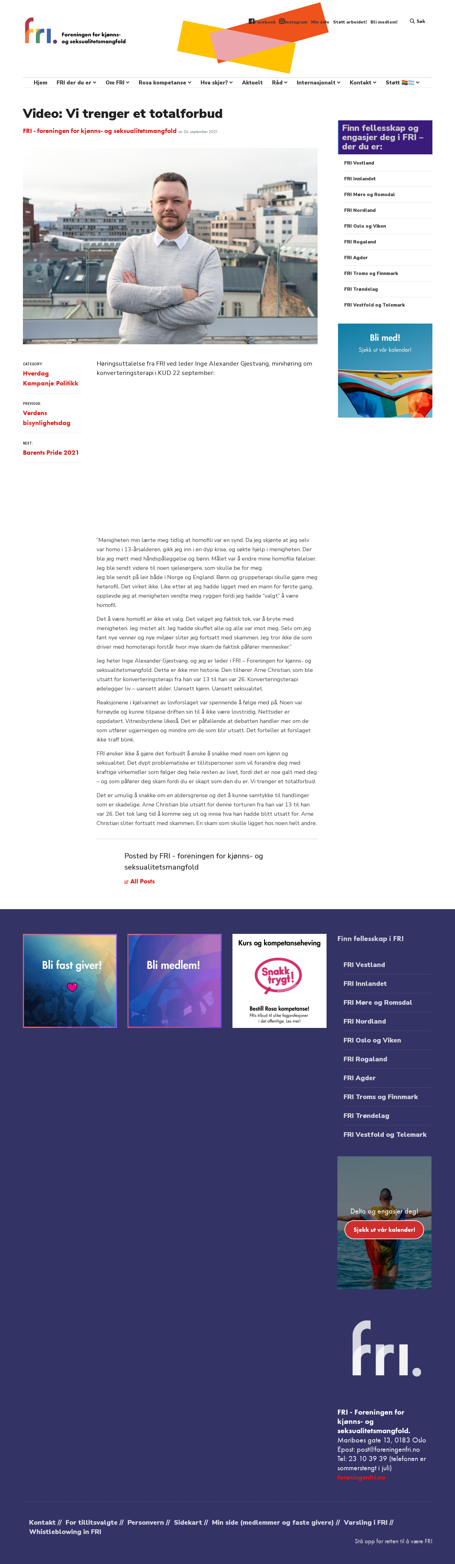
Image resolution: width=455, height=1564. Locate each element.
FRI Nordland (360, 210)
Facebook (264, 22)
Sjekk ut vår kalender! (384, 1230)
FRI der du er (74, 82)
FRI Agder (356, 258)
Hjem (40, 82)
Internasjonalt (316, 82)
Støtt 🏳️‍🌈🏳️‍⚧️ (400, 82)
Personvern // (149, 1522)
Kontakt (360, 82)
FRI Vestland (359, 163)
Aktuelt (252, 82)
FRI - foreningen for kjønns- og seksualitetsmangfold (100, 131)
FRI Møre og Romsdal (369, 194)
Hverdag (36, 373)
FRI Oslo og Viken (365, 226)
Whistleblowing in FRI (65, 1531)
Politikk (67, 383)
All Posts (142, 881)
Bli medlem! (383, 22)
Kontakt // (45, 1522)
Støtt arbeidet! (350, 22)
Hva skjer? (214, 82)
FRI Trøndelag (361, 289)
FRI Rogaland (360, 242)
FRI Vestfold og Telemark (374, 305)
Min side (320, 22)
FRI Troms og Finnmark (371, 273)
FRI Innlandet (360, 179)
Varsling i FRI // (368, 1522)
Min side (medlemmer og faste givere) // (276, 1522)
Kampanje (38, 383)
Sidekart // (191, 1522)
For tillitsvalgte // (95, 1522)
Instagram (296, 22)
